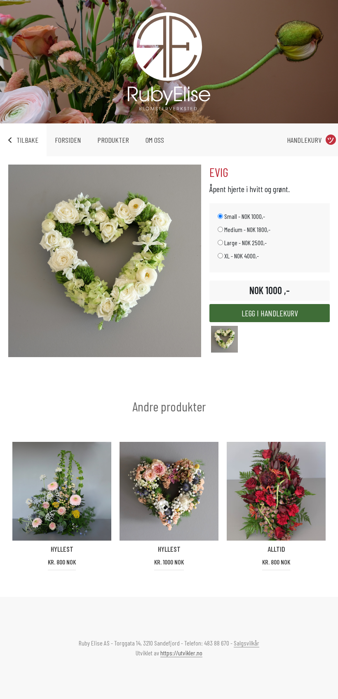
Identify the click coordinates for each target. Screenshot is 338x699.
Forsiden (68, 139)
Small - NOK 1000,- (244, 216)
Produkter (113, 139)
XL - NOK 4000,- (241, 256)
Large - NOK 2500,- (245, 242)
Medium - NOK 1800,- (246, 229)
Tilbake (27, 139)
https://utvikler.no (181, 653)
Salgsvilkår (246, 643)
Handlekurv (304, 139)
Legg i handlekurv (270, 313)
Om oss (155, 139)
